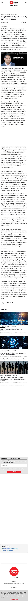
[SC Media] (14, 3)
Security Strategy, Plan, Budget (9, 14)
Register (16, 5)
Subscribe (14, 471)
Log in (11, 5)
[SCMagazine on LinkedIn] (17, 577)
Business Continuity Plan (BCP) (10, 548)
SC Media (5, 583)
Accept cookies (14, 599)
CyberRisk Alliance (10, 583)
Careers (19, 583)
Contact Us (15, 583)
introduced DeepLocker (12, 118)
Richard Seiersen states (19, 208)
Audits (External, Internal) (8, 326)
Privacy (23, 583)
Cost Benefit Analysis (7, 550)
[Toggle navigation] (2, 2)
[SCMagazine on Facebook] (11, 577)
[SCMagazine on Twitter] (14, 577)
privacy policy (16, 595)
